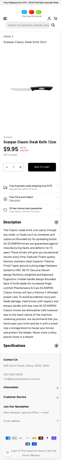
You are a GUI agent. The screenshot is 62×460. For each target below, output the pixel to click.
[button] (5, 19)
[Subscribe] (55, 430)
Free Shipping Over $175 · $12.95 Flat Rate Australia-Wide (31, 2)
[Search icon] (53, 25)
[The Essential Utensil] (31, 14)
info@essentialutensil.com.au (21, 387)
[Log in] (49, 18)
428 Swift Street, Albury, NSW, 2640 (26, 374)
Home (7, 36)
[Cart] (55, 18)
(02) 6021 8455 (13, 383)
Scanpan (7, 137)
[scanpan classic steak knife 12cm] (32, 89)
